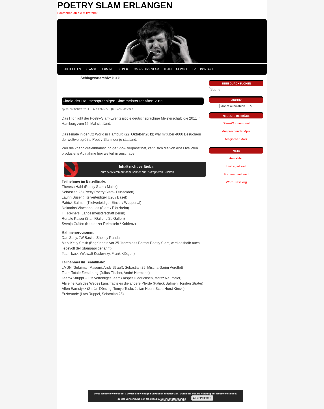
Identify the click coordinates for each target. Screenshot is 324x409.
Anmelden (236, 158)
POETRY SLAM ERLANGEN (115, 5)
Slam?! (91, 69)
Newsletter (186, 69)
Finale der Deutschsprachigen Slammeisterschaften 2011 (113, 101)
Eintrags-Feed (236, 166)
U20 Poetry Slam (145, 69)
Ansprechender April (236, 131)
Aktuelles (72, 69)
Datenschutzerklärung (173, 398)
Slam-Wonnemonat (236, 123)
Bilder (123, 69)
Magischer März (236, 139)
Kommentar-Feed (236, 174)
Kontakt (207, 69)
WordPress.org (236, 182)
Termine (106, 69)
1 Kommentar (124, 109)
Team (168, 69)
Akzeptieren (202, 398)
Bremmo (102, 109)
